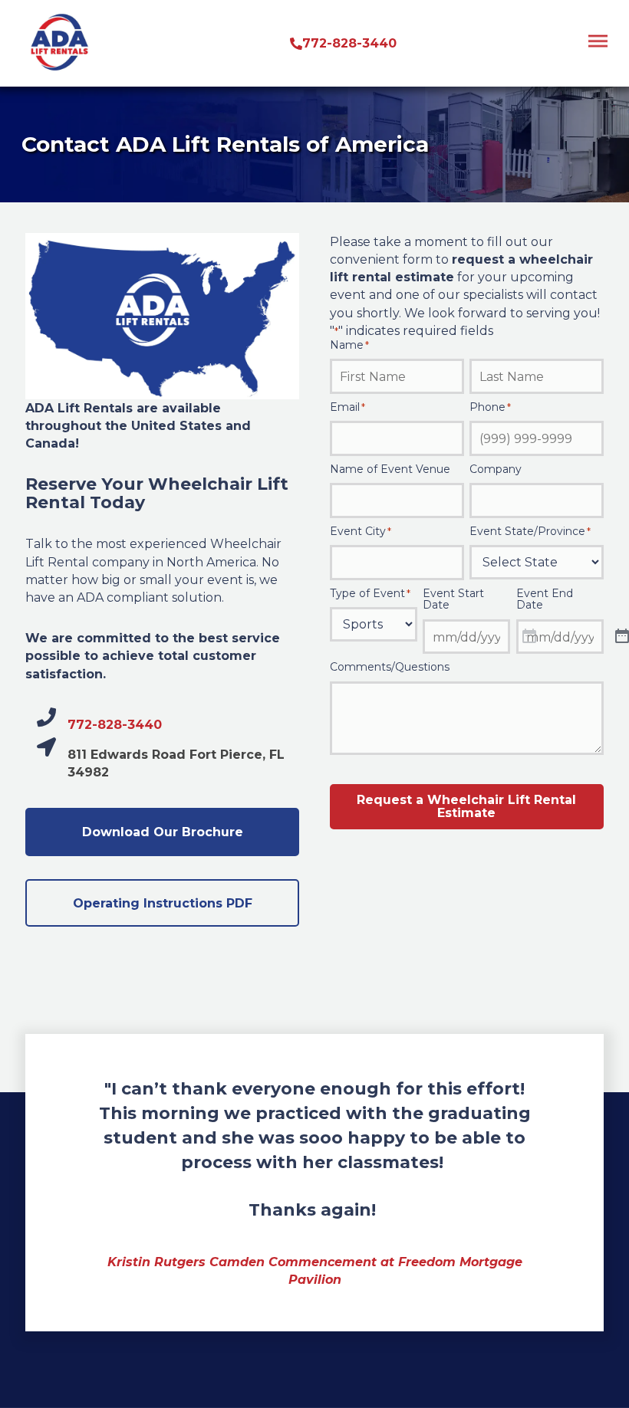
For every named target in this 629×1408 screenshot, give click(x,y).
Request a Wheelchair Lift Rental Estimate (466, 807)
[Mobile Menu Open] (598, 46)
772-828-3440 (115, 724)
